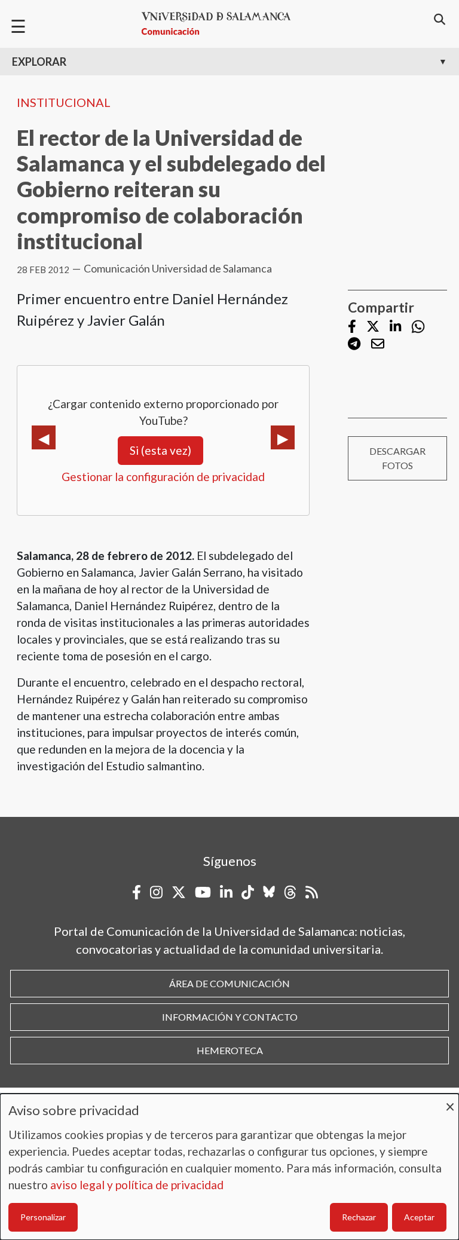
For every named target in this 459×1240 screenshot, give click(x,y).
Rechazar (359, 1217)
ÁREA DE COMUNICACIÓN (229, 983)
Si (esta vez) (160, 450)
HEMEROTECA (230, 1050)
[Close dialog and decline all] (450, 1101)
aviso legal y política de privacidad (137, 1185)
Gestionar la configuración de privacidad (163, 476)
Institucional (64, 102)
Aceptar (419, 1217)
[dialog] (229, 1167)
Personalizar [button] (43, 1217)
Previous (44, 437)
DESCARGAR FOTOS (397, 458)
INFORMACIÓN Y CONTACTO (230, 1016)
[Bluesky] (269, 892)
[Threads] (290, 892)
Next (283, 437)
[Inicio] (221, 23)
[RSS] (311, 892)
